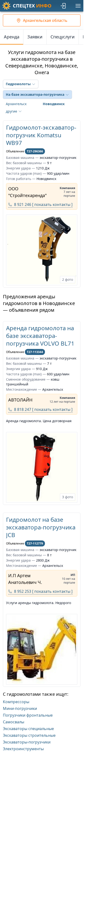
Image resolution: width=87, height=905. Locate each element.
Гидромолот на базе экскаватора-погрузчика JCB (40, 527)
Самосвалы (13, 721)
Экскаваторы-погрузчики (27, 742)
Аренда (11, 37)
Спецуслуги (63, 37)
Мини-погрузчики (20, 708)
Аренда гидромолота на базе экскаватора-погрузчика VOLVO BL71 (40, 335)
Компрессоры (16, 701)
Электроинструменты (23, 748)
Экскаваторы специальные (28, 728)
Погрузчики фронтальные (28, 715)
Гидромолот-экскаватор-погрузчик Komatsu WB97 (41, 135)
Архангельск (16, 104)
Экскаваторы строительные (29, 735)
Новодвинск (54, 104)
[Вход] (63, 5)
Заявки (35, 37)
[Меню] (78, 5)
